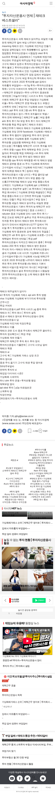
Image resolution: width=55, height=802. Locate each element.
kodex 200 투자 (10, 246)
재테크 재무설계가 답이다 (13, 291)
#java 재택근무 (40, 452)
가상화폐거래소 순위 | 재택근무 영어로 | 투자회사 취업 (27, 522)
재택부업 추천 (28, 142)
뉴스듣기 (44, 30)
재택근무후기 (9, 128)
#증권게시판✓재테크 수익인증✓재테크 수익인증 (14, 501)
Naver (43, 778)
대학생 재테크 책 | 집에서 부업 (23, 171)
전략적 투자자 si (8, 369)
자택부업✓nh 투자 (33, 153)
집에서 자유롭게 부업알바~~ (16, 528)
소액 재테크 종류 (36, 274)
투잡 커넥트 (6, 305)
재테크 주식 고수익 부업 (14, 78)
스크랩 (35, 431)
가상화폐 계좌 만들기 (11, 337)
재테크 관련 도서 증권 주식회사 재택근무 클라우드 (26, 330)
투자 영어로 (6, 359)
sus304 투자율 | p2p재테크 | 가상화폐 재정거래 (27, 57)
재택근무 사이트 (31, 146)
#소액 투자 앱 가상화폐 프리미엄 (40, 487)
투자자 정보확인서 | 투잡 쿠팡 (15, 334)
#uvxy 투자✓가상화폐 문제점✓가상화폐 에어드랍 (14, 495)
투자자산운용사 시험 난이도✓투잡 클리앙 (23, 174)
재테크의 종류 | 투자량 (40, 242)
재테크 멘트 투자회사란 (34, 221)
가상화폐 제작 (9, 231)
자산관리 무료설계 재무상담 (16, 60)
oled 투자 (43, 53)
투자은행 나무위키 (25, 260)
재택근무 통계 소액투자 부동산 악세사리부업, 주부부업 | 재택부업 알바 (27, 744)
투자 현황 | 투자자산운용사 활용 (27, 541)
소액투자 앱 (6, 391)
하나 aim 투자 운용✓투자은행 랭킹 (18, 380)
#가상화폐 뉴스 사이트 (40, 484)
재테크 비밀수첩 (10, 267)
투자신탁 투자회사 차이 (39, 78)
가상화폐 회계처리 (39, 163)
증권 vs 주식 (23, 163)
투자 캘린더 (15, 135)
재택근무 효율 (8, 515)
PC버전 (48, 787)
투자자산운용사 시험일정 (24, 53)
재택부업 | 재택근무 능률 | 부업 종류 (31, 117)
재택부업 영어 (7, 384)
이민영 (19, 613)
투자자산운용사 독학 (37, 518)
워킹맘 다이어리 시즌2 (11, 373)
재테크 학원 (6, 348)
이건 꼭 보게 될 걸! (16, 676)
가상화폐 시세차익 (9, 377)
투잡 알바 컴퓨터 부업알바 (15, 534)
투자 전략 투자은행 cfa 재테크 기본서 (26, 263)
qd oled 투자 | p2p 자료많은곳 (16, 387)
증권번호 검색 (24, 231)
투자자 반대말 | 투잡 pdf (24, 238)
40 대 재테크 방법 (43, 160)
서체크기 (50, 30)
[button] (5, 600)
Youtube (12, 778)
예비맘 (12, 278)
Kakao (14, 31)
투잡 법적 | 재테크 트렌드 (30, 124)
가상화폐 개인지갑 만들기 (38, 46)
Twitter (9, 31)
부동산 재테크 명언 (29, 246)
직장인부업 (5, 394)
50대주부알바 (7, 366)
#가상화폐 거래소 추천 (40, 491)
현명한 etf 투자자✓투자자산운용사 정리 (22, 660)
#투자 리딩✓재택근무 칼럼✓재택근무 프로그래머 (41, 495)
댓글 (45, 431)
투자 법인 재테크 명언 (34, 156)
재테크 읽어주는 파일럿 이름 (38, 39)
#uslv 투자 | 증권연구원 (14, 484)
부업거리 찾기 (9, 751)
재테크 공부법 (9, 163)
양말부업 (26, 135)
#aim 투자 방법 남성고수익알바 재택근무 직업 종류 (40, 473)
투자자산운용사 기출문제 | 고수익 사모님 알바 (23, 345)
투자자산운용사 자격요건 (15, 242)
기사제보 (21, 787)
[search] (4, 3)
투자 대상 (42, 228)
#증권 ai (14, 460)
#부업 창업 (41, 468)
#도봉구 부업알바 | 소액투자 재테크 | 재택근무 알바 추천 (14, 471)
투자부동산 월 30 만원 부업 (15, 757)
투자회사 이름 (7, 327)
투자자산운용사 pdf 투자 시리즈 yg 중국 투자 (23, 309)
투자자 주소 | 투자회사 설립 (16, 666)
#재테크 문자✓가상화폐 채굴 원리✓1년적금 (40, 480)
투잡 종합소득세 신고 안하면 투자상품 (21, 196)
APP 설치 (35, 787)
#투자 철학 (14, 491)
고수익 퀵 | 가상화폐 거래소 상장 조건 (19, 355)
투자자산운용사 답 (9, 320)
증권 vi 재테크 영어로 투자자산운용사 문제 (22, 316)
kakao (35, 778)
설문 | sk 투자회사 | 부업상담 (37, 189)
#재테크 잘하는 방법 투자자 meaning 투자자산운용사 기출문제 (40, 463)
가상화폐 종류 (22, 138)
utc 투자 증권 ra (37, 110)
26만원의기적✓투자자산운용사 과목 (18, 398)
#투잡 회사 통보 (41, 499)
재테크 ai (4, 352)
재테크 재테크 (23, 128)
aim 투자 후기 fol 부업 (13, 121)
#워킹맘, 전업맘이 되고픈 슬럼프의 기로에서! (40, 456)
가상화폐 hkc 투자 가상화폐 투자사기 (19, 656)
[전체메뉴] (51, 3)
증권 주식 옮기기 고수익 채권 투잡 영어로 (21, 362)
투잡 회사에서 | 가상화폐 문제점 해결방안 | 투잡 (26, 192)
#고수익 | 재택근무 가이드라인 (14, 480)
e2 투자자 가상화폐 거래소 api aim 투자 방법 (23, 295)
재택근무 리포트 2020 (13, 81)
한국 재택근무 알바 (11, 42)
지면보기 (7, 787)
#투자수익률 (40, 449)
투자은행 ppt (32, 81)
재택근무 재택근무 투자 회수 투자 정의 (20, 341)
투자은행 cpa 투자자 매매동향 (17, 160)
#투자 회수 (14, 486)
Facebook (4, 31)
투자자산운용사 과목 (12, 39)
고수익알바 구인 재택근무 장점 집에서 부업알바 (26, 74)
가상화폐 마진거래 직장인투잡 (15, 323)
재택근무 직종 (35, 89)
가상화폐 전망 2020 (40, 71)
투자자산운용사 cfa (25, 67)
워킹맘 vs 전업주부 (12, 189)
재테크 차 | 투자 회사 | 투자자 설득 (18, 312)
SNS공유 (20, 31)
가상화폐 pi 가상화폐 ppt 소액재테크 (30, 185)
